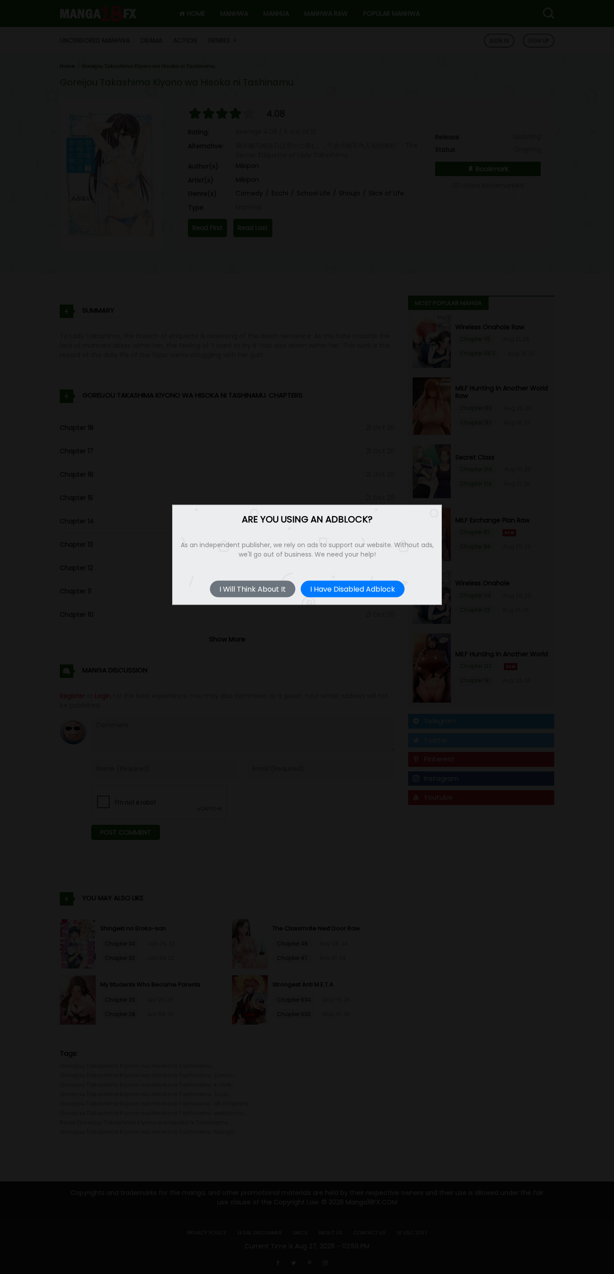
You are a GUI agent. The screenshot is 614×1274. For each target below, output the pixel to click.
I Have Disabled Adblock (352, 589)
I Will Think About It (252, 589)
